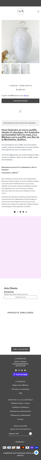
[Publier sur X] (17, 212)
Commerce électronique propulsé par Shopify (20, 454)
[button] (26, 212)
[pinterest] (21, 370)
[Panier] (38, 11)
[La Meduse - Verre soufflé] (20, 11)
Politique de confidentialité (20, 415)
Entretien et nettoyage (20, 389)
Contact (21, 419)
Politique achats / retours (20, 403)
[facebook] (16, 370)
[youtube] (24, 370)
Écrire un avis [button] (20, 297)
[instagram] (19, 370)
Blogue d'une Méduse (20, 385)
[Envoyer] (30, 433)
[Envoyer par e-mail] (23, 212)
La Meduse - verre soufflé (20, 85)
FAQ (20, 393)
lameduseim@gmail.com (20, 363)
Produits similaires (20, 313)
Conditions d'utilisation (20, 407)
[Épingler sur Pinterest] (20, 212)
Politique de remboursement (20, 411)
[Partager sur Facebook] (14, 212)
